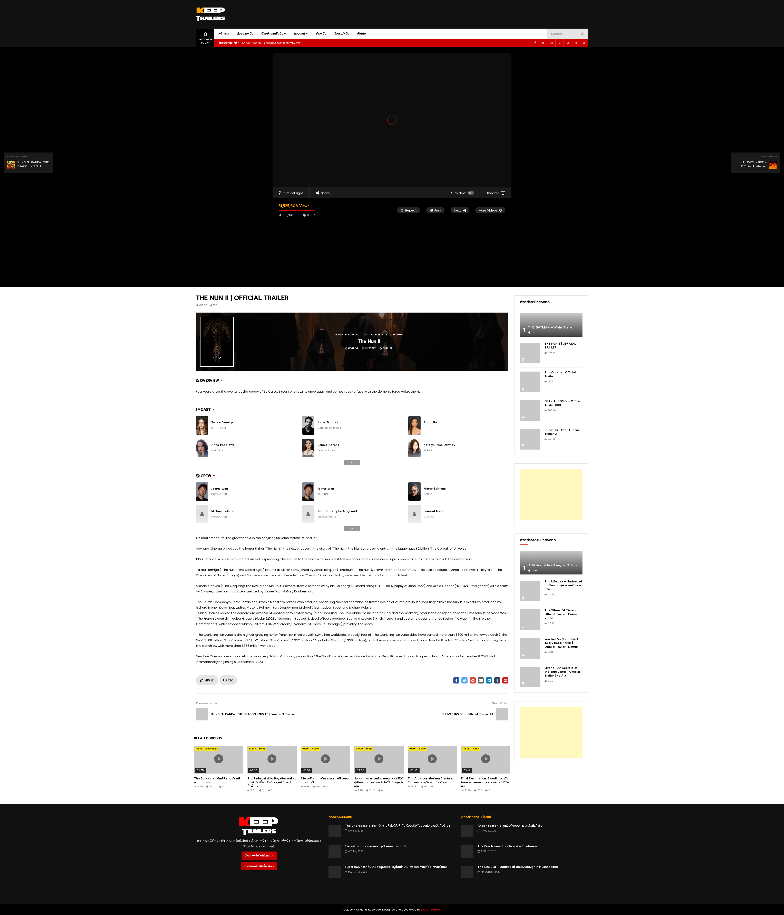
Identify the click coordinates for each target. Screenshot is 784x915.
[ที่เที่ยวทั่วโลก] (568, 43)
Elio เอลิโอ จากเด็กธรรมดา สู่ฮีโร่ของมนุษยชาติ (325, 780)
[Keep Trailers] (210, 14)
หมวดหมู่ (299, 33)
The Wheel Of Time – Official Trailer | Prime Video (561, 614)
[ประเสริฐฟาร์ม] (584, 43)
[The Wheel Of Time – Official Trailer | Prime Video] (530, 619)
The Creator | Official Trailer (560, 374)
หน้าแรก (223, 33)
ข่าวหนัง (321, 33)
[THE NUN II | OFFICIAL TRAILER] (530, 353)
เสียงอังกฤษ (211, 748)
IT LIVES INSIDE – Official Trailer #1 (467, 714)
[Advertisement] (513, 13)
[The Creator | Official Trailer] (530, 382)
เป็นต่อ (361, 33)
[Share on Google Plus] (473, 680)
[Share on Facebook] (456, 680)
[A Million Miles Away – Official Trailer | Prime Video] (551, 562)
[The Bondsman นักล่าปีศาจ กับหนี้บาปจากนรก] (467, 851)
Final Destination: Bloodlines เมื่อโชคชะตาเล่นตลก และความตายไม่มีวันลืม (485, 782)
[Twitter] (543, 43)
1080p (199, 748)
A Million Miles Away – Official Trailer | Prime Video (571, 565)
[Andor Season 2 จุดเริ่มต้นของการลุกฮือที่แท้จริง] (467, 831)
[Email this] (481, 680)
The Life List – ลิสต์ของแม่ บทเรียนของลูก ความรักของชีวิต (563, 585)
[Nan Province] (559, 43)
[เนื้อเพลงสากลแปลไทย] (576, 43)
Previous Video (207, 703)
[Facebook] (535, 43)
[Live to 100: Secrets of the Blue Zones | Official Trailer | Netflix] (530, 677)
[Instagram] (551, 43)
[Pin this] (505, 680)
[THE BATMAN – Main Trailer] (551, 325)
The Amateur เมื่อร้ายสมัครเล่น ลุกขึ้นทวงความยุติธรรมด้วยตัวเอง (431, 780)
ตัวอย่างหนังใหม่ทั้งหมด (258, 855)
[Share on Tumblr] (497, 680)
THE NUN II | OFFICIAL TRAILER (560, 346)
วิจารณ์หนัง (341, 33)
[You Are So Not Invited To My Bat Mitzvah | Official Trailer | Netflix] (530, 648)
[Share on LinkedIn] (489, 680)
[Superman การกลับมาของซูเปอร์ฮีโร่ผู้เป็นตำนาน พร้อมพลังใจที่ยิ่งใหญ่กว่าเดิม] (335, 872)
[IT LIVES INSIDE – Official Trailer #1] (502, 714)
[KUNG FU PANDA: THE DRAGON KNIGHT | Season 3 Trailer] (202, 714)
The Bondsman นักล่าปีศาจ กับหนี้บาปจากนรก (217, 780)
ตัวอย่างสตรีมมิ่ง (272, 33)
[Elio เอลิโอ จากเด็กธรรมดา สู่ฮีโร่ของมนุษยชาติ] (335, 851)
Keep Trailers (431, 910)
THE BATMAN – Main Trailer (551, 327)
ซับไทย (262, 748)
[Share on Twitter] (464, 680)
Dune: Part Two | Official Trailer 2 (562, 432)
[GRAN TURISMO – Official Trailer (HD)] (530, 410)
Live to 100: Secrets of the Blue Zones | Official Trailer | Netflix (562, 672)
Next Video (500, 703)
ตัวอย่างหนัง (245, 33)
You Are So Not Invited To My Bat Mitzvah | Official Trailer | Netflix (561, 643)
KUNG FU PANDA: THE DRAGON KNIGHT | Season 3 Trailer (252, 714)
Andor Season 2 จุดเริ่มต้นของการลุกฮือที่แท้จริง (271, 43)
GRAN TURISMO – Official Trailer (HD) (563, 403)
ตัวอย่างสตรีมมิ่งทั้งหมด (258, 866)
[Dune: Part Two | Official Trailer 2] (530, 439)
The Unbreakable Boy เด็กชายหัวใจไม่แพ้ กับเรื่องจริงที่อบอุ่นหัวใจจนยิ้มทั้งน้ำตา (271, 782)
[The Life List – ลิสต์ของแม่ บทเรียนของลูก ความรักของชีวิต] (530, 591)
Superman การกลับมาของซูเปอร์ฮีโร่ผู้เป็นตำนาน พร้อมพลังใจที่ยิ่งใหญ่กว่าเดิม (378, 782)
